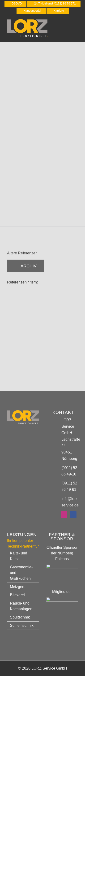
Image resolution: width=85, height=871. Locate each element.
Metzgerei (18, 587)
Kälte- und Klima (18, 556)
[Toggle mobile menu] (76, 24)
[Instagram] (64, 514)
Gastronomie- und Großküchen (21, 572)
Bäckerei (17, 595)
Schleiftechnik (22, 625)
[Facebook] (73, 514)
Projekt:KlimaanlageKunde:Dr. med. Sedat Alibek (25, 310)
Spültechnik (20, 617)
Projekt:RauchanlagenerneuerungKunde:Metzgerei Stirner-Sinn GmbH (37, 345)
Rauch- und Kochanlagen (21, 606)
